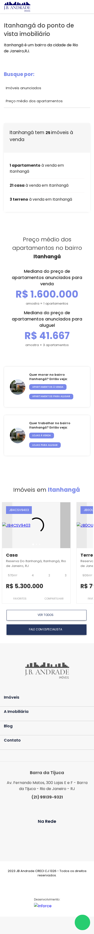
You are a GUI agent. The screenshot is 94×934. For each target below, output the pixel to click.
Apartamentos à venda (47, 387)
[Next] (65, 525)
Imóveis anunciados (23, 88)
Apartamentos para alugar (51, 396)
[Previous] (7, 525)
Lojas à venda (41, 435)
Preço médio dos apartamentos (34, 101)
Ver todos (46, 615)
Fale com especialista (45, 629)
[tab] (33, 544)
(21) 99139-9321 (47, 797)
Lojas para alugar (45, 445)
